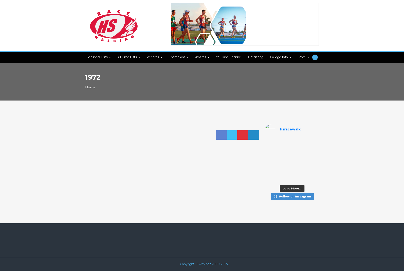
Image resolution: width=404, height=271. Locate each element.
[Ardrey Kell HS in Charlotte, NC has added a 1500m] (313, 160)
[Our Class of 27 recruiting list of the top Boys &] (271, 143)
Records (153, 57)
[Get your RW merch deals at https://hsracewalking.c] (313, 178)
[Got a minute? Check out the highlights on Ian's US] (271, 178)
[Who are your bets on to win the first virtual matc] (313, 169)
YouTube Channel (229, 57)
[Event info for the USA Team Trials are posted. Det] (271, 160)
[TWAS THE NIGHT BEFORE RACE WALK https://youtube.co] (271, 169)
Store (302, 57)
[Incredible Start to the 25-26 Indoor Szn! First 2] (299, 178)
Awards (200, 57)
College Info (279, 57)
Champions (177, 57)
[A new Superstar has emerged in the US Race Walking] (299, 160)
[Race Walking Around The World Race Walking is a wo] (299, 143)
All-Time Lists (127, 57)
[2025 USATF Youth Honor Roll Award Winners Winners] (285, 178)
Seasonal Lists (97, 57)
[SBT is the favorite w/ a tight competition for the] (285, 152)
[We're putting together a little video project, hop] (285, 169)
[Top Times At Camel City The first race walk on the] (313, 152)
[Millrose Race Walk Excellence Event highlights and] (285, 160)
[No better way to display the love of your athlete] (285, 143)
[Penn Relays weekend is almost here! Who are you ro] (313, 143)
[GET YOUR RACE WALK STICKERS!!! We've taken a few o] (299, 152)
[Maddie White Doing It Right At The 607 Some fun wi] (299, 169)
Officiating (255, 57)
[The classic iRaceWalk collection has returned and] (271, 152)
